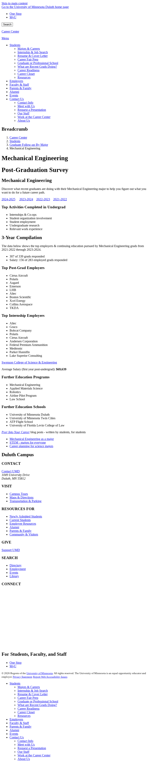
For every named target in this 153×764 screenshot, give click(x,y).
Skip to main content (14, 3)
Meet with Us (26, 744)
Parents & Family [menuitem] (20, 88)
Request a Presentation (32, 748)
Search (7, 24)
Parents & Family (20, 531)
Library (14, 576)
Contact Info (25, 741)
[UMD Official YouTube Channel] (31, 620)
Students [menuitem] (15, 45)
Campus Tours (19, 494)
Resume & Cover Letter (33, 694)
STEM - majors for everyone (28, 442)
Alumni (14, 527)
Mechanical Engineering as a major (32, 439)
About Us (24, 759)
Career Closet (26, 712)
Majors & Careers (29, 687)
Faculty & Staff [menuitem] (19, 84)
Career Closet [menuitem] (26, 74)
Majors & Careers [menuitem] (29, 48)
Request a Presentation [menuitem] (32, 109)
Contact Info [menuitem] (25, 102)
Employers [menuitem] (16, 81)
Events (14, 572)
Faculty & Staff (19, 723)
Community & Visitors (24, 534)
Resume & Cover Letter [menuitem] (33, 56)
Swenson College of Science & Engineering (29, 362)
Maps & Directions (21, 497)
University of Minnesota (39, 673)
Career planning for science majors (31, 446)
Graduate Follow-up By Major (29, 144)
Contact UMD (11, 471)
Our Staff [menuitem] (23, 113)
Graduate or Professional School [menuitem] (38, 63)
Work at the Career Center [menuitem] (34, 117)
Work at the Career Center (34, 755)
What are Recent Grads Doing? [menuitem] (37, 66)
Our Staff (23, 751)
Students (15, 141)
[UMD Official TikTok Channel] (31, 642)
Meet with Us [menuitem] (26, 106)
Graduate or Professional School (38, 701)
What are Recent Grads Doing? (37, 705)
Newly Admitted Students (26, 516)
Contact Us (17, 737)
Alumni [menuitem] (14, 91)
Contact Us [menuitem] (17, 99)
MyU (13, 17)
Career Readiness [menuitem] (28, 70)
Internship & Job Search (33, 690)
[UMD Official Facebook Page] (31, 599)
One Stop (16, 13)
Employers (16, 719)
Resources (24, 715)
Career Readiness (28, 708)
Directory (16, 565)
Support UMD (11, 550)
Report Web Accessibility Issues (50, 676)
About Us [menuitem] (24, 120)
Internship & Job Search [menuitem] (33, 52)
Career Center (10, 31)
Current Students (20, 520)
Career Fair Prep (28, 697)
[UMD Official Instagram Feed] (31, 609)
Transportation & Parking (25, 501)
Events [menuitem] (14, 95)
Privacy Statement (22, 676)
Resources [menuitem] (24, 77)
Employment (18, 569)
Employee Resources (23, 523)
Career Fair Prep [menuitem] (28, 59)
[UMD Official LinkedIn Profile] (31, 631)
